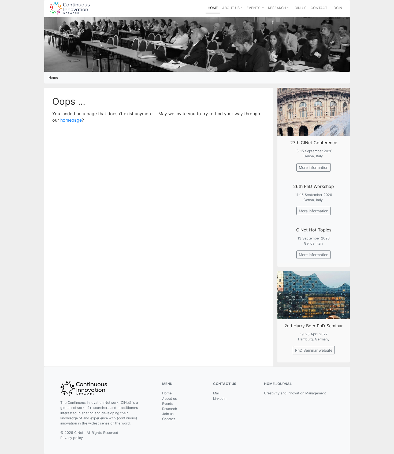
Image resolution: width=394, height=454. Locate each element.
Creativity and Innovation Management (295, 393)
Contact (168, 419)
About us (169, 399)
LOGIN (337, 8)
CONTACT (319, 8)
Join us (168, 414)
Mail (216, 393)
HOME (214, 8)
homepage (71, 120)
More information (313, 167)
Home (167, 393)
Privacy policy (71, 438)
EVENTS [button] (254, 8)
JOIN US (299, 8)
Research (169, 409)
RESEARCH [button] (277, 8)
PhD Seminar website (313, 350)
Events (167, 404)
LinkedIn (219, 399)
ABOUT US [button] (231, 8)
